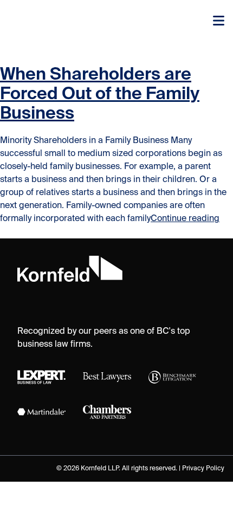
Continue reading (185, 219)
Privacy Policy (203, 468)
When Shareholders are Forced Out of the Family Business (99, 94)
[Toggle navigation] (218, 21)
